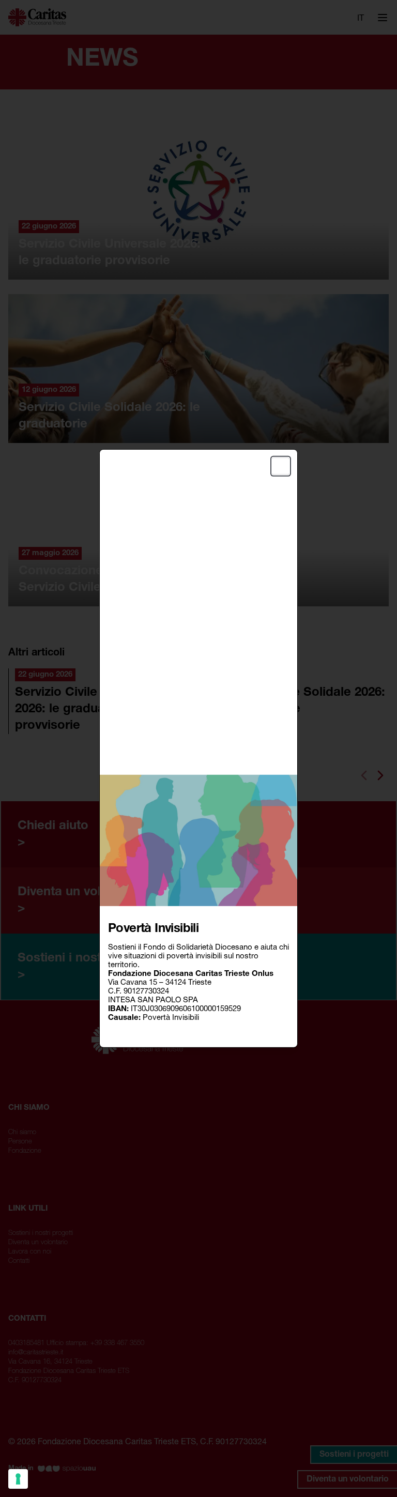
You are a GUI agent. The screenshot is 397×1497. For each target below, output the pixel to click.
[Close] (280, 466)
